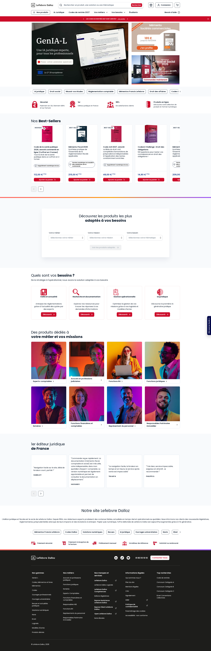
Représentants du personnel (74, 613)
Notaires (66, 589)
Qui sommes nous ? (133, 578)
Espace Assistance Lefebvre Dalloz (102, 601)
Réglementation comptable (100, 91)
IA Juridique (59, 12)
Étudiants (133, 12)
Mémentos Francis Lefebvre (131, 91)
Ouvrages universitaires (146, 532)
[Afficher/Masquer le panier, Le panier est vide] (177, 5)
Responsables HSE (70, 604)
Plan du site (129, 582)
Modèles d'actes (38, 628)
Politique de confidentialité (131, 605)
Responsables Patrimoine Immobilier (73, 619)
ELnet (34, 619)
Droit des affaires (158, 91)
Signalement (130, 595)
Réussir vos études (74, 91)
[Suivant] (41, 189)
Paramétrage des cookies (135, 611)
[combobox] (101, 5)
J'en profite (121, 19)
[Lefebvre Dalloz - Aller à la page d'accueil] (42, 5)
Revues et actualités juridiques (40, 604)
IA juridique (39, 91)
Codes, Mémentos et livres (42, 582)
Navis (165, 532)
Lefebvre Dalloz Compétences (100, 590)
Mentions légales (131, 587)
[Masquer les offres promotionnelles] (209, 19)
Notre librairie (99, 618)
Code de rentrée (163, 578)
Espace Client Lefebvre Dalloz (103, 608)
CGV (127, 600)
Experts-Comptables (71, 593)
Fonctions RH (68, 609)
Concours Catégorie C (165, 591)
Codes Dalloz (177, 91)
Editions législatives (101, 596)
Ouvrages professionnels (41, 595)
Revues (111, 532)
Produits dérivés (38, 632)
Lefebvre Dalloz (100, 580)
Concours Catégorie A (165, 582)
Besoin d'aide (171, 12)
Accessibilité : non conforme (136, 615)
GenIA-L (35, 578)
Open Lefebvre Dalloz (103, 614)
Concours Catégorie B (165, 587)
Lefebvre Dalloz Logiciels (103, 585)
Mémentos (36, 586)
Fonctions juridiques (70, 584)
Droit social (55, 91)
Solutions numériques (92, 532)
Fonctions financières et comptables (72, 599)
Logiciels (35, 623)
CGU (127, 591)
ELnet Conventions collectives (164, 596)
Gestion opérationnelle (124, 296)
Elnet (175, 532)
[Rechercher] (135, 5)
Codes (34, 590)
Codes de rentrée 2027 (79, 12)
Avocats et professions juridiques (72, 579)
